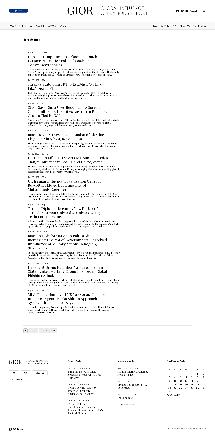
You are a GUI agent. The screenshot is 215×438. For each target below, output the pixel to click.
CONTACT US (18, 379)
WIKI (25, 373)
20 (186, 384)
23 (203, 384)
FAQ (155, 25)
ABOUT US (40, 373)
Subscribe (194, 11)
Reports (165, 25)
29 (197, 388)
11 (175, 381)
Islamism (51, 25)
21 (192, 384)
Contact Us (199, 25)
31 (169, 391)
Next (53, 330)
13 (186, 381)
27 (186, 388)
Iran (31, 25)
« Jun (169, 395)
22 (197, 384)
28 (191, 388)
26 (180, 388)
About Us (185, 25)
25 (174, 388)
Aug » (177, 395)
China (22, 25)
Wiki (175, 25)
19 (180, 384)
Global (40, 25)
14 (192, 381)
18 (175, 384)
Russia (12, 25)
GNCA (62, 25)
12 (180, 381)
